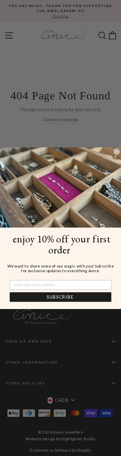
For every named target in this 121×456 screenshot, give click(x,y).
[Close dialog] (116, 151)
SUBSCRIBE (60, 297)
